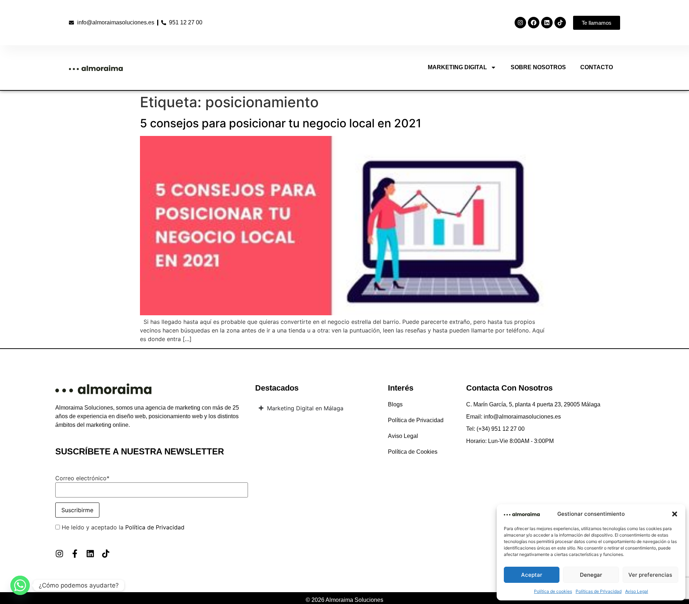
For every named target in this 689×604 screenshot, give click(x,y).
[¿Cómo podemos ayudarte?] (20, 585)
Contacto (596, 67)
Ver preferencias (650, 574)
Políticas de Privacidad (599, 591)
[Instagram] (520, 22)
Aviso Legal (636, 591)
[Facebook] (533, 22)
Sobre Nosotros (538, 67)
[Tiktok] (560, 22)
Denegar (591, 574)
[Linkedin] (547, 22)
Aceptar (531, 574)
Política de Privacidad (154, 527)
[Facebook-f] (75, 553)
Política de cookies (553, 591)
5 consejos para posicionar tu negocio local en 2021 (280, 123)
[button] (674, 514)
